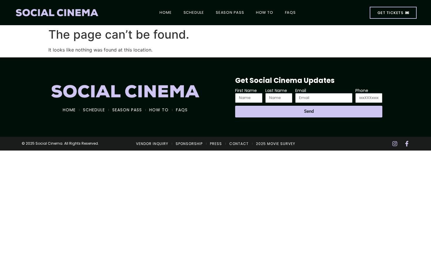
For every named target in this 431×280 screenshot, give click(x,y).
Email (300, 90)
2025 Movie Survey (275, 143)
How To (264, 12)
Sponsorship (189, 143)
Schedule (194, 12)
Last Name (276, 90)
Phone (361, 90)
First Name (246, 90)
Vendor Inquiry (152, 143)
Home (165, 12)
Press (216, 143)
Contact (239, 143)
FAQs (290, 12)
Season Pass (230, 12)
